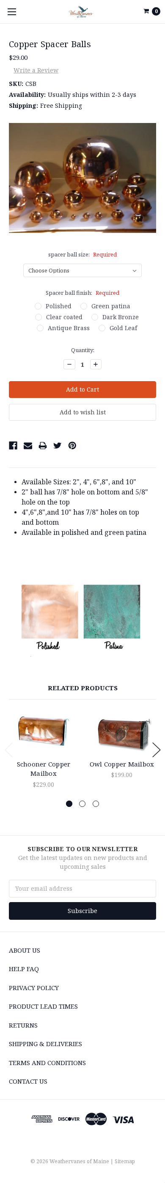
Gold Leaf (123, 328)
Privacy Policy (34, 987)
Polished (59, 306)
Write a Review (36, 70)
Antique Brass (69, 328)
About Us (24, 950)
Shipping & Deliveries (45, 1043)
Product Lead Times (43, 1006)
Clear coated (64, 317)
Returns (23, 1025)
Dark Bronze (120, 317)
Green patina (110, 306)
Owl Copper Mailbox (122, 764)
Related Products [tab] (83, 688)
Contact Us (28, 1081)
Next (156, 750)
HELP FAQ (24, 968)
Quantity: (82, 350)
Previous (8, 750)
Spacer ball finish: (82, 292)
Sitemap (125, 1161)
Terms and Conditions (47, 1062)
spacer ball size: (82, 254)
